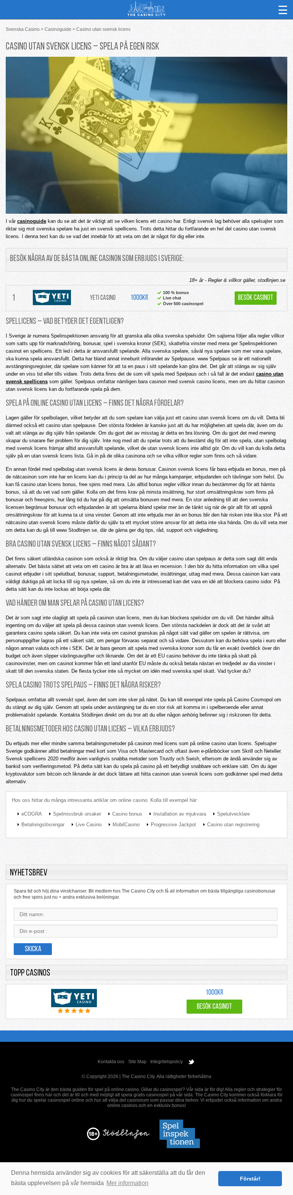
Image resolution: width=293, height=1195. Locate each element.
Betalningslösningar (42, 824)
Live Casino (88, 824)
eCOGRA (31, 814)
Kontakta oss (111, 1061)
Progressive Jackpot (173, 824)
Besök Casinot (255, 298)
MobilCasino (126, 824)
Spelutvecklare (233, 814)
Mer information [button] (127, 1183)
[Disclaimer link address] (126, 1137)
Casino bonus (127, 814)
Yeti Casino (103, 298)
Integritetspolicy (166, 1061)
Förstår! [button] (250, 1179)
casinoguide (31, 221)
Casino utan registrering (233, 824)
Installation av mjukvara (179, 814)
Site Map (137, 1061)
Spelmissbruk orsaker (77, 814)
